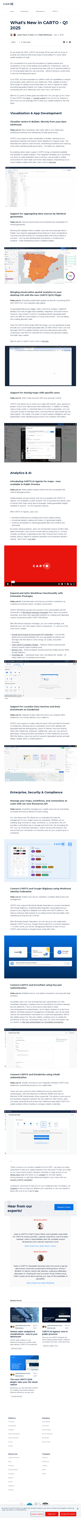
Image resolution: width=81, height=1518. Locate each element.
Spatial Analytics (50, 1346)
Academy (14, 1188)
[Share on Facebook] (70, 42)
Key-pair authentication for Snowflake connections (42, 1022)
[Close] (77, 1508)
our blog (31, 539)
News (13, 42)
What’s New (15, 1175)
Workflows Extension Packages (35, 612)
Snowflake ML (17, 655)
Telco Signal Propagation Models (25, 645)
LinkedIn (42, 1175)
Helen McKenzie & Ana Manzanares (22, 1327)
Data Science (40, 11)
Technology (24, 11)
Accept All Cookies (68, 1514)
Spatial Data (16, 1348)
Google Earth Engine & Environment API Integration (32, 634)
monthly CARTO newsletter (21, 1180)
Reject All (51, 1514)
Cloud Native (16, 1396)
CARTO (54, 11)
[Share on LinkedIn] (64, 42)
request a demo (39, 98)
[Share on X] (67, 42)
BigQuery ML (17, 650)
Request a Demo (64, 1207)
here (28, 98)
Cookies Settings (37, 1514)
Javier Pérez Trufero (25, 35)
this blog (52, 162)
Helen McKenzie (45, 35)
